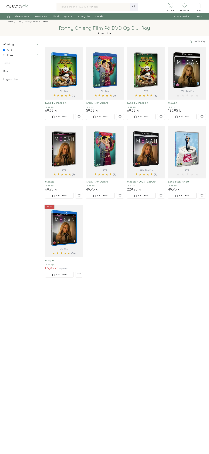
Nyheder (68, 16)
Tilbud (55, 16)
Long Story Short (178, 181)
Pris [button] (5, 71)
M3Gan (172, 102)
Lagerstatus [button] (10, 79)
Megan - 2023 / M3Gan (141, 181)
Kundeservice (182, 16)
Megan (49, 181)
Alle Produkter (22, 16)
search (134, 7)
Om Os (198, 16)
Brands (99, 16)
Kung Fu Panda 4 (55, 102)
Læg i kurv (59, 117)
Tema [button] (6, 63)
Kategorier (84, 16)
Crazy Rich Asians (97, 102)
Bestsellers (41, 16)
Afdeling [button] (8, 44)
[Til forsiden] (17, 6)
